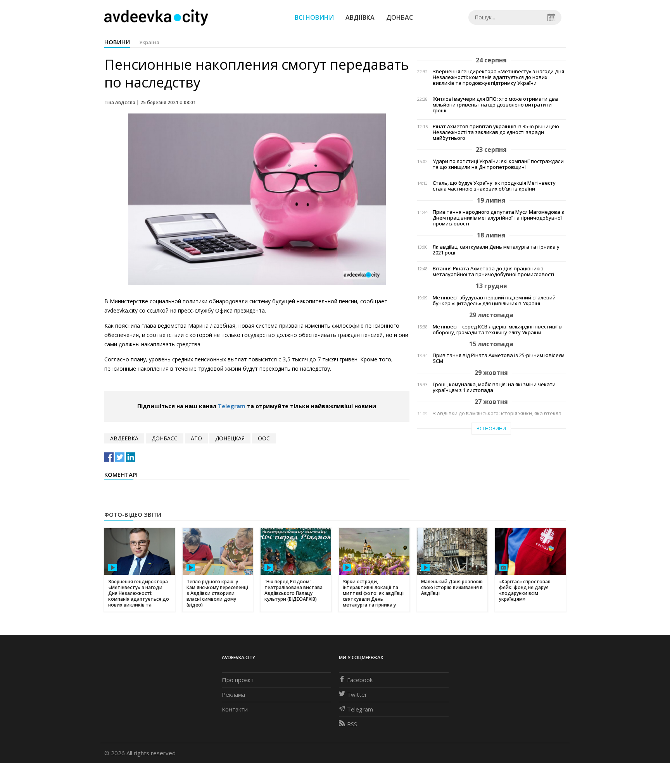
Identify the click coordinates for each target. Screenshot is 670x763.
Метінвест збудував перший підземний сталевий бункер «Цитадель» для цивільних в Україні (494, 300)
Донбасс (165, 438)
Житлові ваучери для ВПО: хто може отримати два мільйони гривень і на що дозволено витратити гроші (495, 104)
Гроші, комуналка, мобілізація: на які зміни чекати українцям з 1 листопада (494, 387)
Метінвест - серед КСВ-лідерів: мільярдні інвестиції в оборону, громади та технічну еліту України (497, 329)
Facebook (360, 680)
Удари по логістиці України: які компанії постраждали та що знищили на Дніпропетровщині (498, 164)
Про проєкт (238, 680)
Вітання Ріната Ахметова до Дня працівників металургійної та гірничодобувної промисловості (493, 271)
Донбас (399, 17)
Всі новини (314, 17)
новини (117, 42)
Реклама (233, 694)
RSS (352, 724)
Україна (149, 42)
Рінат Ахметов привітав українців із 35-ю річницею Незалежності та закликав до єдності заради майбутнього (496, 132)
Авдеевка (124, 438)
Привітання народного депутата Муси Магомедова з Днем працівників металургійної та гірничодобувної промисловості (498, 218)
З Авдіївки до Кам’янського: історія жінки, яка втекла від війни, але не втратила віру (497, 416)
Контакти (235, 709)
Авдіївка (360, 17)
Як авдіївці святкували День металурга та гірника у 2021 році (496, 250)
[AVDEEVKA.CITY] (156, 17)
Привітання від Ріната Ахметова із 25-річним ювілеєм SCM (499, 358)
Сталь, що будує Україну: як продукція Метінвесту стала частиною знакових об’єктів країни (494, 186)
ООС (264, 438)
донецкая (230, 438)
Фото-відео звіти (132, 514)
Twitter (357, 694)
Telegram (231, 406)
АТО (196, 438)
